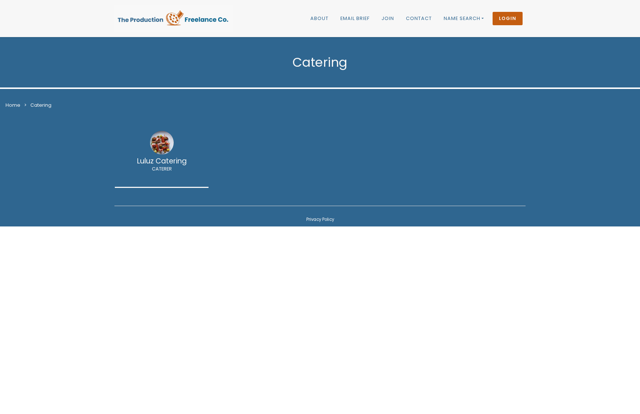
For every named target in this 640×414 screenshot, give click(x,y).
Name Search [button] (462, 18)
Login (507, 18)
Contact (419, 18)
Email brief (355, 18)
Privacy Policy (320, 219)
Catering (40, 105)
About (319, 18)
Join (387, 18)
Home (13, 105)
